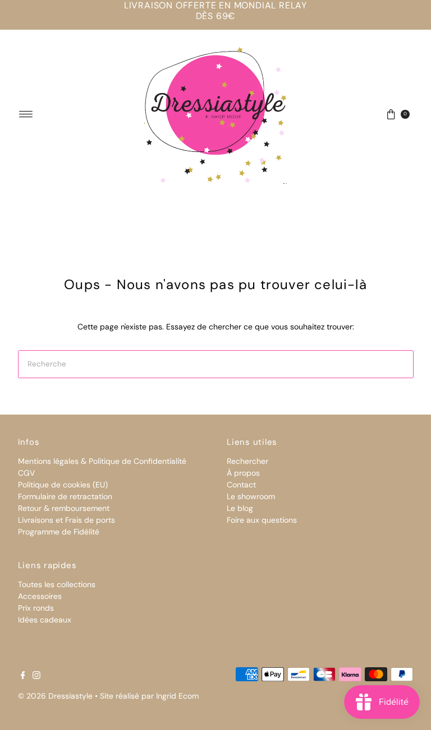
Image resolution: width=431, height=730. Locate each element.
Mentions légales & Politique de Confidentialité (102, 461)
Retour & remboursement (63, 508)
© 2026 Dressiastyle (55, 696)
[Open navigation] (26, 114)
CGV (26, 473)
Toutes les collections (56, 584)
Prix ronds (36, 608)
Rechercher (247, 461)
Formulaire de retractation (65, 496)
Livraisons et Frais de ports (66, 520)
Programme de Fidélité (58, 532)
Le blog (240, 508)
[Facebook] (23, 676)
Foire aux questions (262, 520)
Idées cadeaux (44, 620)
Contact (241, 485)
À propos (243, 473)
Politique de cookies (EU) (63, 485)
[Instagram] (36, 676)
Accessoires (40, 596)
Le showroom (251, 496)
